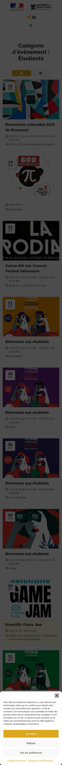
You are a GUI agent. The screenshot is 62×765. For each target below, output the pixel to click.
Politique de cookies (16, 760)
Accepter (31, 733)
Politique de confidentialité (40, 760)
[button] (57, 695)
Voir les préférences (31, 752)
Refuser (31, 743)
